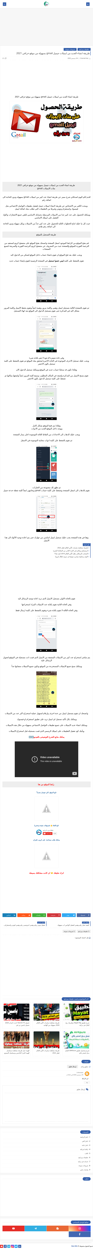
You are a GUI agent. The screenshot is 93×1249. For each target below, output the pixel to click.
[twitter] (16, 1246)
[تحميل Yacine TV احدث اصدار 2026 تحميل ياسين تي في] (16, 1012)
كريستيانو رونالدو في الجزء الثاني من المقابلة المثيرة (70, 551)
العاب (86, 1153)
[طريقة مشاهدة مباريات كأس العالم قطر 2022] (46, 1039)
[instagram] (80, 1228)
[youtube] (13, 1228)
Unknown (80, 1072)
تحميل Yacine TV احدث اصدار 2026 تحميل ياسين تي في (17, 1024)
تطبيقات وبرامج (84, 49)
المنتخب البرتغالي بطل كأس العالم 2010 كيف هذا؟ (71, 554)
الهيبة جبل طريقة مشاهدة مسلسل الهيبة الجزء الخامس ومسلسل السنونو (16, 1051)
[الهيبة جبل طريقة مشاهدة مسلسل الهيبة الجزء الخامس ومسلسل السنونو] (16, 1039)
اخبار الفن (85, 1141)
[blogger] (58, 1228)
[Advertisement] (46, 28)
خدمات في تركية (83, 1162)
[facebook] (80, 1234)
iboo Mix (74, 1246)
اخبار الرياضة (84, 1137)
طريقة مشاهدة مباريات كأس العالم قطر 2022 (72, 548)
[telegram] (36, 1228)
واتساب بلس (84, 1170)
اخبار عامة (85, 1145)
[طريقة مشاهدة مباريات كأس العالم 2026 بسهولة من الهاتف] (46, 1012)
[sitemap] (19, 1246)
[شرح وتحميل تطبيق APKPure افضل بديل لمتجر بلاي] (76, 1039)
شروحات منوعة (70, 49)
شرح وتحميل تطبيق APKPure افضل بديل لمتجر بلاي (77, 1051)
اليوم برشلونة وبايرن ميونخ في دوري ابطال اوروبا (71, 556)
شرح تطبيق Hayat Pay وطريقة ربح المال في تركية (77, 1024)
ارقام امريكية (84, 1149)
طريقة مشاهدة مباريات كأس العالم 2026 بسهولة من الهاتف (47, 1024)
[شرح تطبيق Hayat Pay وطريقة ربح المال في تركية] (76, 1012)
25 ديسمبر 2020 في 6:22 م (75, 1075)
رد (87, 1082)
